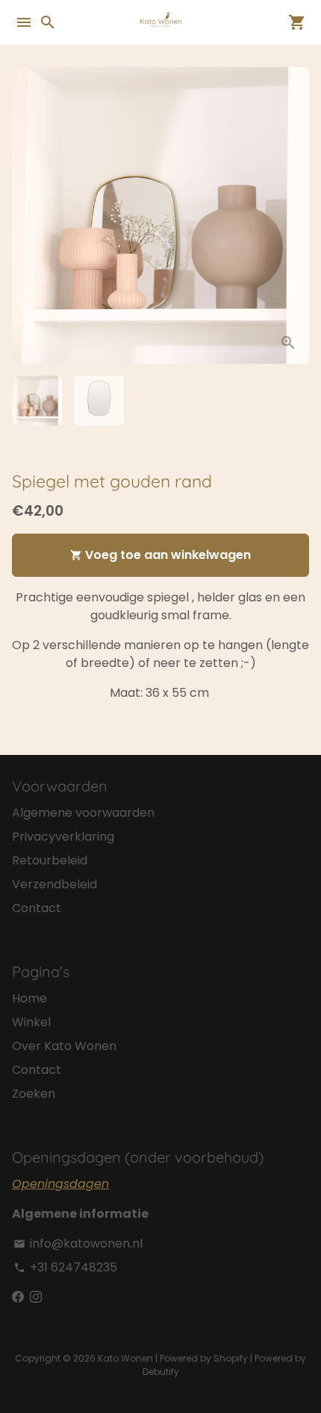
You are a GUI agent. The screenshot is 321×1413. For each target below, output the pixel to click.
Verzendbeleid (54, 884)
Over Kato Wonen (64, 1046)
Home (29, 998)
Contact (36, 908)
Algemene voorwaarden (83, 812)
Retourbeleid (49, 860)
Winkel (31, 1022)
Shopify (231, 1358)
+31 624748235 (65, 1267)
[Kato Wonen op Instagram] (36, 1297)
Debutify (161, 1371)
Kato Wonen (125, 1358)
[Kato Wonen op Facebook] (18, 1297)
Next (295, 215)
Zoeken (33, 1093)
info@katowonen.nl (78, 1243)
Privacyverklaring (63, 836)
